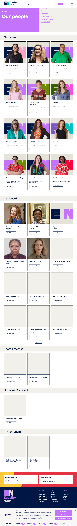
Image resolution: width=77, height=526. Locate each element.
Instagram (65, 494)
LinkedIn (65, 492)
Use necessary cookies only (64, 518)
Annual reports (55, 498)
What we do (21, 4)
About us (41, 501)
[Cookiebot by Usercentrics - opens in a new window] (8, 524)
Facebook (65, 496)
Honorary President (47, 19)
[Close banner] (75, 510)
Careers (53, 496)
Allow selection (64, 514)
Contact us (54, 492)
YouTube (65, 498)
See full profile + (11, 73)
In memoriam (45, 22)
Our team (44, 11)
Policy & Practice (30, 4)
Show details (62, 523)
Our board (44, 14)
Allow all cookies (63, 511)
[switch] (34, 524)
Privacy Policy (55, 501)
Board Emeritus (46, 16)
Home (41, 492)
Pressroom (54, 494)
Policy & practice (43, 499)
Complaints (54, 499)
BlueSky (65, 499)
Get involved (42, 496)
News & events (43, 498)
